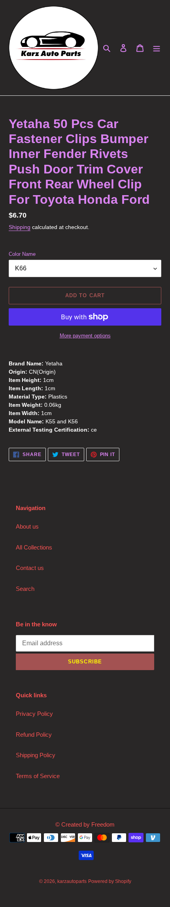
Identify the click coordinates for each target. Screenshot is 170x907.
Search (25, 588)
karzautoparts (72, 881)
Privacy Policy (34, 713)
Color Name (22, 254)
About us (27, 526)
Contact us (30, 567)
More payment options (85, 336)
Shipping (19, 227)
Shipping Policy (35, 755)
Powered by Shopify (109, 881)
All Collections (34, 547)
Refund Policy (34, 734)
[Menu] (156, 47)
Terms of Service (38, 776)
